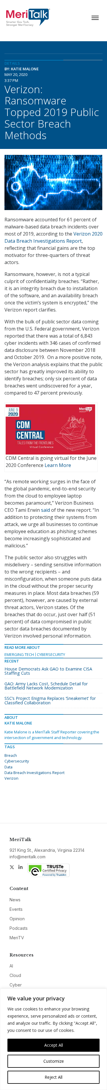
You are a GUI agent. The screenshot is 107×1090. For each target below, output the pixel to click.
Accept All (53, 1045)
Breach (10, 755)
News (15, 899)
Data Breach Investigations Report (34, 772)
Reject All (53, 1077)
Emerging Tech (19, 654)
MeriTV (17, 937)
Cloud (15, 975)
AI (11, 965)
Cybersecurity (51, 654)
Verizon (11, 778)
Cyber (16, 984)
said (45, 510)
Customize (53, 1061)
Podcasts (19, 928)
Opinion (17, 918)
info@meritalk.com (27, 856)
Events (16, 909)
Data (8, 767)
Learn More (58, 465)
